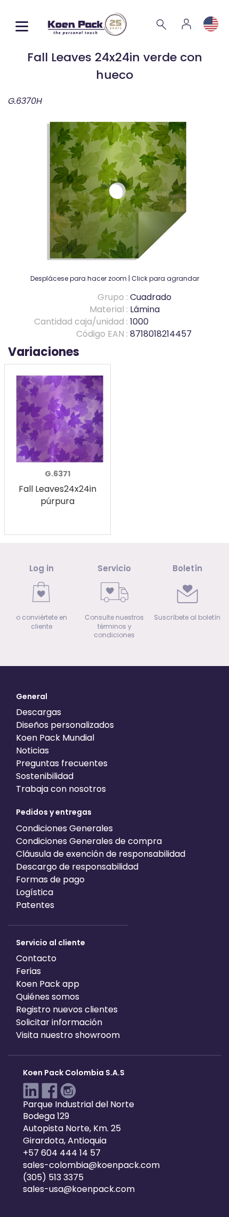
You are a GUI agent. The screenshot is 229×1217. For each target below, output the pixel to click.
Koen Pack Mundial (55, 738)
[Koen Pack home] (87, 24)
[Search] (161, 24)
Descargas (38, 712)
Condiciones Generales (64, 828)
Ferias (28, 971)
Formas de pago (50, 879)
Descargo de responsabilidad (77, 867)
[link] (41, 600)
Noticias (32, 750)
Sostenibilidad (44, 776)
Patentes (35, 905)
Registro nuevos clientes (67, 1009)
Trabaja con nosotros (61, 789)
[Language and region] (210, 24)
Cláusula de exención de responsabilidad (100, 854)
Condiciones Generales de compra (89, 841)
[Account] (186, 24)
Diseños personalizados (65, 725)
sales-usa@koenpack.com (79, 1189)
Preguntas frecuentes (62, 763)
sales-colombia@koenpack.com (91, 1165)
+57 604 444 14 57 (62, 1153)
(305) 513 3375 (53, 1177)
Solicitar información (59, 1022)
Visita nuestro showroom (68, 1035)
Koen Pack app (47, 984)
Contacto (36, 958)
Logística (34, 892)
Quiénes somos (47, 997)
